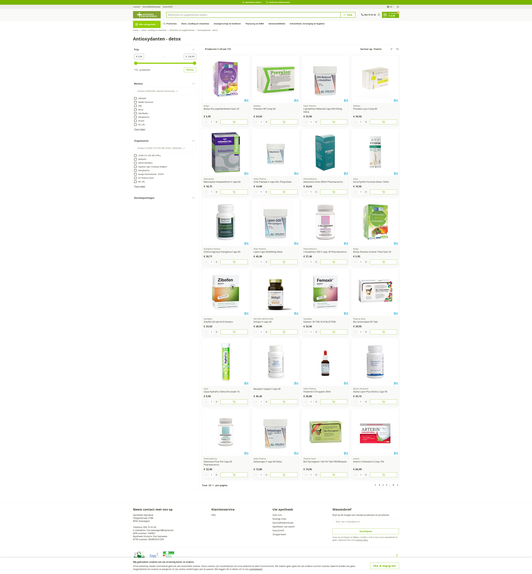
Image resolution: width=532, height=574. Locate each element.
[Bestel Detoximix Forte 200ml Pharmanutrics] (333, 192)
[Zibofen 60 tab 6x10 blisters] (225, 292)
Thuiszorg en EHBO (254, 23)
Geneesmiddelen (276, 23)
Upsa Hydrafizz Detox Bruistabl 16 (222, 391)
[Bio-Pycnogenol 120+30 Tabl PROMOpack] (325, 432)
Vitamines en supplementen (182, 30)
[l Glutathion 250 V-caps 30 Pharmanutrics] (325, 222)
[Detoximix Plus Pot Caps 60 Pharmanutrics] (225, 432)
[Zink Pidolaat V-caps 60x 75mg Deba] (275, 152)
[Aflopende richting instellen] (397, 49)
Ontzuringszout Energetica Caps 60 (222, 251)
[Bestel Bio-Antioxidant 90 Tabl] (383, 332)
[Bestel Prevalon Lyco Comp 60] (383, 122)
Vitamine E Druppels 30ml (317, 391)
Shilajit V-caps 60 (263, 321)
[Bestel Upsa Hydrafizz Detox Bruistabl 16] (234, 401)
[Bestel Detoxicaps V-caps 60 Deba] (284, 474)
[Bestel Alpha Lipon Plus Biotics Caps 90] (383, 401)
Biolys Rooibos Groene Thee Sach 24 (372, 251)
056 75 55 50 (149, 527)
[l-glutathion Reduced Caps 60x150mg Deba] (325, 79)
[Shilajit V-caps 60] (275, 292)
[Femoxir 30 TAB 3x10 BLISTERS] (325, 292)
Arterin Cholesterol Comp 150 (368, 461)
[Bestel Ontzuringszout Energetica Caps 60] (234, 262)
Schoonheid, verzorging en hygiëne (307, 23)
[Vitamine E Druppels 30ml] (325, 362)
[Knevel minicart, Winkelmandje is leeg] (385, 14)
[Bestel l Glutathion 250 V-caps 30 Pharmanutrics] (333, 262)
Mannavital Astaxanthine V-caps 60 (222, 181)
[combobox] (253, 14)
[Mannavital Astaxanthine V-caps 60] (225, 152)
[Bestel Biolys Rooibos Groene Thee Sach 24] (383, 262)
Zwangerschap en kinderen (227, 23)
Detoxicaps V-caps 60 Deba (268, 461)
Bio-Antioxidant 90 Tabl (365, 321)
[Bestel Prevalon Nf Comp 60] (284, 122)
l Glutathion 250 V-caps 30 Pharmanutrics (325, 251)
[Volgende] (397, 485)
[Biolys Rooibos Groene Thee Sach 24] (375, 222)
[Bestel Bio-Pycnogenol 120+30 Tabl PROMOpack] (333, 474)
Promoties (171, 23)
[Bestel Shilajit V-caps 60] (284, 332)
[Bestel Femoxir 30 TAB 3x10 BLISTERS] (333, 332)
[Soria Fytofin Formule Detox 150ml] (375, 152)
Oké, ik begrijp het (384, 565)
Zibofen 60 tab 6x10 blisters (218, 321)
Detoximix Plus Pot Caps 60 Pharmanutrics (218, 463)
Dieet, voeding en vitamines (195, 23)
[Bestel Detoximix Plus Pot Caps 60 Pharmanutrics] (234, 474)
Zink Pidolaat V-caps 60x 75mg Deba (272, 181)
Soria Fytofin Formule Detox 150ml (371, 181)
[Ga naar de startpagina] (147, 14)
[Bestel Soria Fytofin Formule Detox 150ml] (383, 192)
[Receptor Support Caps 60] (275, 362)
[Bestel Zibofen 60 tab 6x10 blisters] (234, 332)
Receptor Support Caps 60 (267, 388)
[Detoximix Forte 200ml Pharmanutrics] (325, 152)
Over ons (277, 514)
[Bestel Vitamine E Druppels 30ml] (333, 401)
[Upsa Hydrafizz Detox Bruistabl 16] (225, 362)
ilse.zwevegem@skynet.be (159, 530)
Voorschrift (168, 6)
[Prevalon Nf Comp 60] (275, 79)
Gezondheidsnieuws (151, 6)
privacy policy (362, 540)
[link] (376, 485)
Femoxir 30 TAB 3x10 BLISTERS (319, 321)
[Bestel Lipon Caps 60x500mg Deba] (284, 262)
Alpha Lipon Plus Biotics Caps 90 (370, 391)
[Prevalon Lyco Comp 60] (375, 79)
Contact (136, 6)
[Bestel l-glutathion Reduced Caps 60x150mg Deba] (333, 122)
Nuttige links (279, 518)
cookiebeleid (255, 569)
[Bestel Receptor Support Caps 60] (284, 401)
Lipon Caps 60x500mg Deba (268, 251)
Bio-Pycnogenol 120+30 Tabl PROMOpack (325, 461)
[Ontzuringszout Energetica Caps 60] (225, 222)
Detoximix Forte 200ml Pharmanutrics (323, 181)
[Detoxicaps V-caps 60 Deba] (275, 432)
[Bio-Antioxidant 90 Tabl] (375, 292)
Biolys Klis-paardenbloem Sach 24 (221, 108)
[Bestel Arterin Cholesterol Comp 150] (383, 474)
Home (136, 30)
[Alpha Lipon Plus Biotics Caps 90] (375, 362)
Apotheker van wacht (284, 526)
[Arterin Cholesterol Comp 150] (375, 432)
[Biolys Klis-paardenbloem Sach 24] (225, 79)
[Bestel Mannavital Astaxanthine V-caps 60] (234, 192)
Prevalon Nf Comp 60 (265, 108)
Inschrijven (366, 531)
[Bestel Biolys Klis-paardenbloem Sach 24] (234, 122)
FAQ (213, 514)
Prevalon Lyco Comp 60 (365, 108)
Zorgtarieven (279, 534)
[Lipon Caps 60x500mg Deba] (275, 222)
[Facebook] (397, 556)
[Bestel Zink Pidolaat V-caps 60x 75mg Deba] (284, 192)
